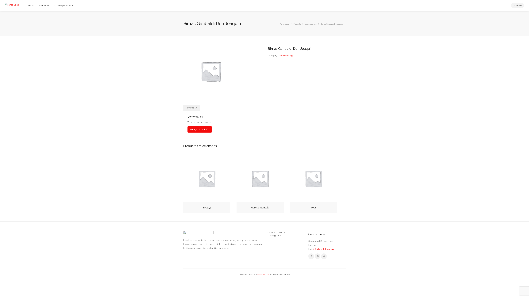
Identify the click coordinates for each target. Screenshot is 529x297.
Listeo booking (285, 55)
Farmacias (44, 5)
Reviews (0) (191, 108)
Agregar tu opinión (199, 129)
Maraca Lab (263, 274)
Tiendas (30, 5)
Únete (519, 5)
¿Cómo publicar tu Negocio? (277, 234)
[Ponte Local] (12, 4)
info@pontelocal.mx (323, 249)
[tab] (191, 108)
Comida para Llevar (63, 5)
